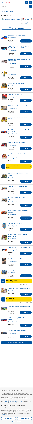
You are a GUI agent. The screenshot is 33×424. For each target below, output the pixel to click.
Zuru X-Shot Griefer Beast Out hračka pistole (18, 198)
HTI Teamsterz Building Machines (17, 330)
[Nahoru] (17, 348)
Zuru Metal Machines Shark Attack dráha (19, 288)
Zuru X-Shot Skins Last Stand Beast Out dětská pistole (19, 59)
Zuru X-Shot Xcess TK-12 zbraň (16, 142)
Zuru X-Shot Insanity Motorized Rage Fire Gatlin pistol (19, 130)
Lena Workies (11, 72)
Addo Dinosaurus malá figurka (16, 83)
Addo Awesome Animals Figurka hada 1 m (18, 154)
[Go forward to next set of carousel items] (30, 23)
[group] (11, 19)
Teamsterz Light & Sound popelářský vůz (19, 306)
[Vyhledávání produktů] (30, 6)
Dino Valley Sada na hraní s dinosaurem (18, 270)
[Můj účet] (26, 2)
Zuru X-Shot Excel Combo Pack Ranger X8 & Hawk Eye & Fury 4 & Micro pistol (18, 47)
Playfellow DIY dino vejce (14, 223)
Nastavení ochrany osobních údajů (13, 401)
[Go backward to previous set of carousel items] (26, 23)
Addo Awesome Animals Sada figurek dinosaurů (18, 211)
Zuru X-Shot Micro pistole (15, 94)
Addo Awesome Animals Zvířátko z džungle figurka (17, 235)
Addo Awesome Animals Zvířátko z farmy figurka (19, 117)
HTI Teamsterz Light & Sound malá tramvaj (17, 318)
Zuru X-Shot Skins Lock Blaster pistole (18, 186)
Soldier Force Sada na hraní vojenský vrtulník (18, 174)
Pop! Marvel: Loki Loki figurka (16, 259)
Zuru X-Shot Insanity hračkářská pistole (19, 247)
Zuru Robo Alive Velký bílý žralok (16, 35)
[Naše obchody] (30, 2)
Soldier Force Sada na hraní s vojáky (18, 106)
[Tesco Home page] (7, 2)
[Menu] (2, 2)
